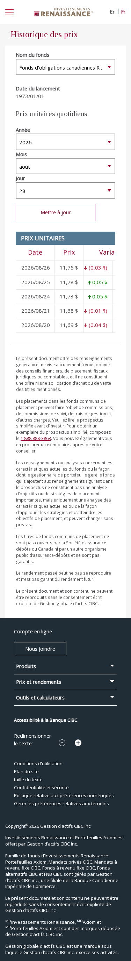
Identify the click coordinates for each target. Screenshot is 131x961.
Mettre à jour (56, 212)
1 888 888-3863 (36, 438)
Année (23, 129)
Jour (20, 178)
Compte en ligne (33, 631)
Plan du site (26, 771)
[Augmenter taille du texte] (78, 742)
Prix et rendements (38, 682)
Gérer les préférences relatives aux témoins (61, 803)
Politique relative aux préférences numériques (64, 795)
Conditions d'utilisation (38, 763)
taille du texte (28, 779)
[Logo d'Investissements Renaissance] (63, 11)
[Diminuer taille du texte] (62, 742)
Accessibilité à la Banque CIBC (46, 720)
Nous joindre (40, 648)
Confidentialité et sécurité (41, 787)
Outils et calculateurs (40, 697)
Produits (26, 666)
